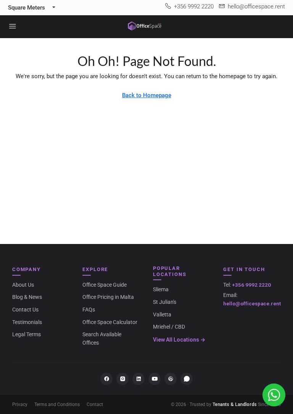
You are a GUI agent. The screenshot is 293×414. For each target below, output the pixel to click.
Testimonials (27, 322)
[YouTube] (154, 379)
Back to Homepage (146, 95)
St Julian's (164, 302)
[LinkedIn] (138, 379)
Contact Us (25, 309)
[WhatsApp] (186, 379)
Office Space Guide (104, 285)
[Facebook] (106, 379)
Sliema (161, 289)
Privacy (19, 404)
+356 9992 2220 (251, 285)
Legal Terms (26, 334)
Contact (95, 404)
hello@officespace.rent (252, 303)
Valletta (162, 314)
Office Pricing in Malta (108, 297)
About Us (23, 285)
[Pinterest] (170, 379)
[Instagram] (122, 379)
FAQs (88, 309)
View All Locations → (179, 340)
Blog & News (27, 297)
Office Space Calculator (109, 322)
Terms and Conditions (57, 404)
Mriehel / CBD (169, 327)
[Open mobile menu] (12, 27)
